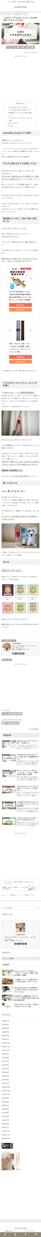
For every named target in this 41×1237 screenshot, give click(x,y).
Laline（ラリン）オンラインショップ (14, 619)
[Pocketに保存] (23, 47)
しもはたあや (16, 643)
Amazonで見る (20, 310)
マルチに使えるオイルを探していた (20, 110)
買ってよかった (13, 123)
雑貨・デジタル (8, 660)
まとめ (11, 126)
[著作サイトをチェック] (13, 653)
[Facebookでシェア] (13, 47)
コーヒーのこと (30, 1231)
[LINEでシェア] (27, 47)
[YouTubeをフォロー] (18, 653)
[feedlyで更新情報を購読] (21, 653)
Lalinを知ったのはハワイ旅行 (18, 107)
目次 (17, 103)
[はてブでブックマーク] (18, 47)
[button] (32, 47)
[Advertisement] (20, 78)
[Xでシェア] (8, 47)
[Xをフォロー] (16, 653)
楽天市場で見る (20, 305)
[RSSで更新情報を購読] (23, 653)
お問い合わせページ (11, 1231)
